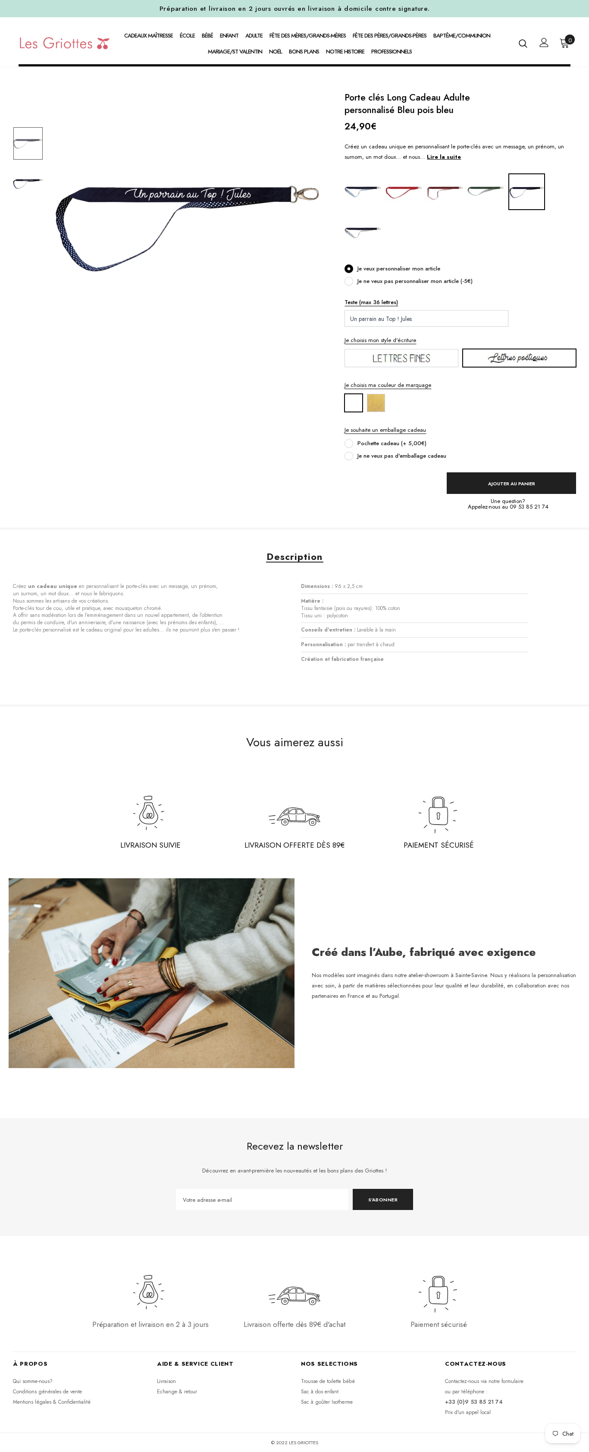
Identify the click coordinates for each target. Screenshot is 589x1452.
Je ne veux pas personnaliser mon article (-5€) (415, 281)
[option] (188, 223)
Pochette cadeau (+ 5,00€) (391, 443)
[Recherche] (523, 43)
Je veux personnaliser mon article (398, 268)
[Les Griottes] (65, 43)
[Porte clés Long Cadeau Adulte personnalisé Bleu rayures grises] (363, 232)
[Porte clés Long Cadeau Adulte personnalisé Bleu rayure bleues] (363, 191)
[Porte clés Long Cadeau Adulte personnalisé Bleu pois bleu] (526, 191)
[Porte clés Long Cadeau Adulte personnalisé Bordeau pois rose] (444, 191)
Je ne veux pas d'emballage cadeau (401, 456)
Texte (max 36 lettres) (371, 302)
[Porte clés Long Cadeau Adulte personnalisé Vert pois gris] (485, 191)
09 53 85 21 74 (529, 507)
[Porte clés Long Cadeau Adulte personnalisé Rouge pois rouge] (403, 191)
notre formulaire (506, 1381)
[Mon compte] (544, 42)
